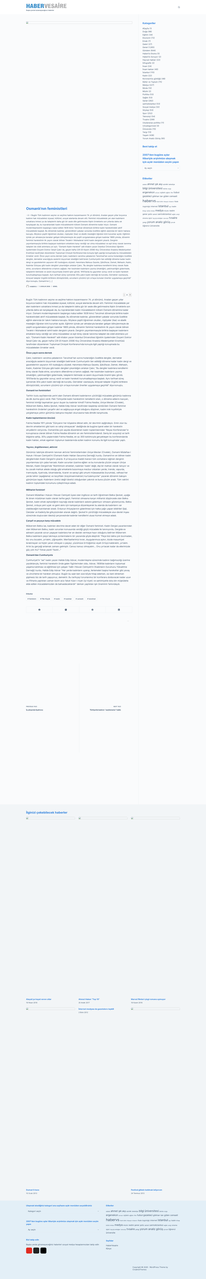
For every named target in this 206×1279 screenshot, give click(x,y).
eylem (162, 192)
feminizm (32, 599)
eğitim (168, 193)
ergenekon (149, 192)
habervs (149, 201)
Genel (55, 286)
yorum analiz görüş (158, 222)
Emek (145, 41)
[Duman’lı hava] (50, 1097)
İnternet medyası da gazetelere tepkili (96, 1009)
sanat (155, 214)
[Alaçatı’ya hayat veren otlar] (50, 906)
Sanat (145, 100)
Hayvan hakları (149, 60)
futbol (176, 192)
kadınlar (68, 599)
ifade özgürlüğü (144, 1220)
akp (160, 184)
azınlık (165, 184)
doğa (169, 189)
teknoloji (165, 218)
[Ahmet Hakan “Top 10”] (103, 906)
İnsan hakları (148, 69)
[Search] (179, 7)
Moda (145, 88)
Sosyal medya (149, 107)
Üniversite (147, 129)
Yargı (145, 132)
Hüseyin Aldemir (169, 201)
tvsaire (173, 217)
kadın (57, 599)
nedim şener (134, 1225)
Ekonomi (146, 38)
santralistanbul (149, 104)
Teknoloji (147, 116)
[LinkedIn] (119, 610)
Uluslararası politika (151, 123)
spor (150, 218)
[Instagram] (43, 1251)
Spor (145, 113)
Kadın (145, 75)
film (172, 193)
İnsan (145, 66)
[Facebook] (39, 610)
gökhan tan (157, 196)
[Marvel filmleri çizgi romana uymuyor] (155, 906)
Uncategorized (149, 126)
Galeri (145, 44)
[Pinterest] (92, 610)
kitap (144, 211)
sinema (145, 218)
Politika (146, 94)
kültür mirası (151, 211)
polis (150, 214)
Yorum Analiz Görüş (151, 138)
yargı (145, 222)
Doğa (145, 31)
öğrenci (146, 226)
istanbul (163, 206)
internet (154, 206)
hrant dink (159, 201)
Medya (146, 85)
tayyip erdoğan (158, 218)
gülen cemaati (170, 196)
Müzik (145, 91)
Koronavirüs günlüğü (152, 78)
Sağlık (145, 97)
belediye (172, 184)
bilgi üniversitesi (152, 188)
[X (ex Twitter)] (36, 1251)
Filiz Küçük (45, 599)
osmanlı (79, 599)
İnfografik (147, 63)
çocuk (173, 222)
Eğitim (145, 35)
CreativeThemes (140, 1269)
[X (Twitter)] (66, 610)
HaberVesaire (112, 1245)
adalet (145, 184)
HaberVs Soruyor (150, 57)
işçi (170, 206)
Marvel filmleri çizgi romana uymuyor (148, 999)
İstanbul (146, 72)
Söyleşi (146, 110)
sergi (177, 214)
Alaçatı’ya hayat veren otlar (38, 999)
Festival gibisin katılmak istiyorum (146, 1190)
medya (159, 210)
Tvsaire (146, 119)
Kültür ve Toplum (150, 82)
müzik (166, 211)
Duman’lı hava (32, 1190)
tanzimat (91, 599)
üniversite (155, 226)
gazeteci (147, 196)
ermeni (157, 193)
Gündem (146, 50)
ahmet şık (152, 184)
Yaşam (146, 135)
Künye (108, 1248)
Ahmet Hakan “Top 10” (89, 999)
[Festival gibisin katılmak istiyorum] (155, 1097)
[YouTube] (29, 1251)
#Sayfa (146, 28)
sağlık (174, 214)
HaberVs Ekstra (150, 53)
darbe (165, 189)
